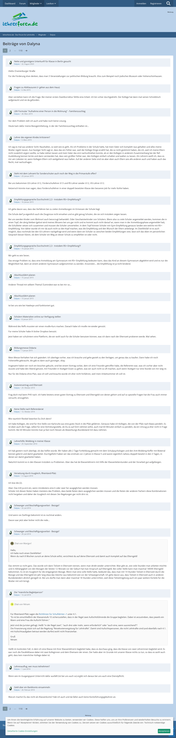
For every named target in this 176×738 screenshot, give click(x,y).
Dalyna (17, 64)
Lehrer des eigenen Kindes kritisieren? (32, 137)
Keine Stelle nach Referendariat (28, 409)
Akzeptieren (164, 731)
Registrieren (156, 3)
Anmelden (141, 3)
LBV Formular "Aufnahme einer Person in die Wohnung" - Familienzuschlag (49, 111)
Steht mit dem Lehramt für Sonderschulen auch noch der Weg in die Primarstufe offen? (55, 173)
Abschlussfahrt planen (24, 275)
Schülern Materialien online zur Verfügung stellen (37, 316)
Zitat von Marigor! (22, 543)
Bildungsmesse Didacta (25, 347)
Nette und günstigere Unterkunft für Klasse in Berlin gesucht (42, 61)
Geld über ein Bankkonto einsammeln (32, 687)
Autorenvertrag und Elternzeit (28, 385)
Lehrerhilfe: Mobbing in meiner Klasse (32, 441)
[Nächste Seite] (26, 50)
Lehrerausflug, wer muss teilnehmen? (32, 666)
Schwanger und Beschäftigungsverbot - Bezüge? (36, 505)
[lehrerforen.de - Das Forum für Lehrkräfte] (88, 19)
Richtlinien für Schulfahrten (52, 614)
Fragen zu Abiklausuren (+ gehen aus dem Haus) (37, 87)
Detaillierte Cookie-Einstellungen (22, 731)
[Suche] (168, 3)
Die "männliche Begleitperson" (28, 592)
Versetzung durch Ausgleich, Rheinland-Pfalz (35, 473)
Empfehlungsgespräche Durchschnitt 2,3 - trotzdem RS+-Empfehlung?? (47, 199)
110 (20, 50)
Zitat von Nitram (22, 604)
